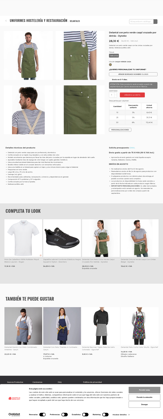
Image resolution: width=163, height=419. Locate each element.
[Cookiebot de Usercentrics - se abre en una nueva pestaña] (14, 414)
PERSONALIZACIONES (120, 130)
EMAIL (132, 148)
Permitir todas (144, 390)
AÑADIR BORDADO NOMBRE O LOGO (133, 74)
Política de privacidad (92, 382)
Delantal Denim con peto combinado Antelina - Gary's (20, 348)
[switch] (64, 414)
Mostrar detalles (120, 415)
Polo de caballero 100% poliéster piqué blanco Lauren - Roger (21, 260)
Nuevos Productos (15, 382)
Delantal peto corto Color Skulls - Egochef (139, 347)
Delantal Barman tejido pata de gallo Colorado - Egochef (98, 348)
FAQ (60, 382)
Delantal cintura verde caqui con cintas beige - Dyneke (138, 260)
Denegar (144, 404)
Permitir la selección (144, 397)
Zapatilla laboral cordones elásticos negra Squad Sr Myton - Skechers (62, 260)
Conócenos (37, 382)
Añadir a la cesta (132, 95)
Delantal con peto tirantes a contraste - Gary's (60, 348)
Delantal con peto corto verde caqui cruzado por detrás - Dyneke (98, 260)
